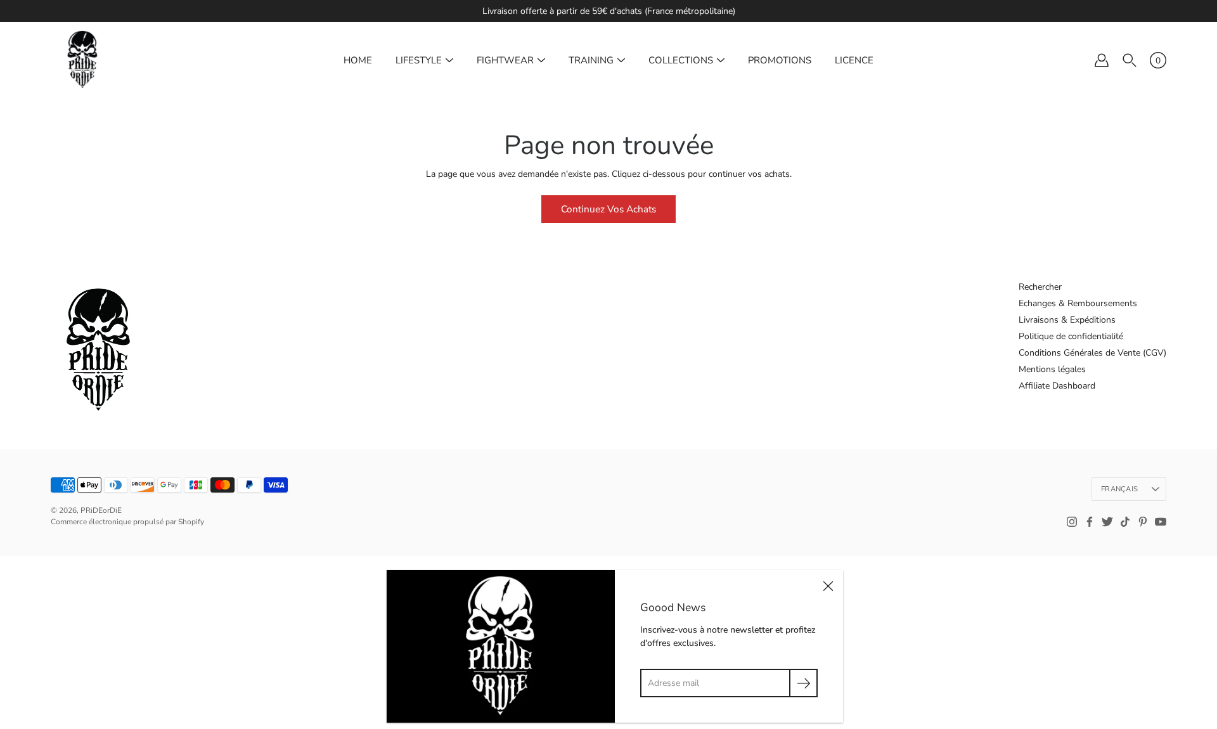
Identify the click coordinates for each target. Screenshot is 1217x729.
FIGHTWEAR (505, 60)
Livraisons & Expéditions (1067, 320)
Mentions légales (1052, 369)
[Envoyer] (803, 683)
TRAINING (591, 60)
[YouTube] (1160, 522)
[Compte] (1101, 60)
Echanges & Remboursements (1078, 303)
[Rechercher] (1129, 60)
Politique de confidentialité (1071, 336)
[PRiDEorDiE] (82, 60)
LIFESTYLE (419, 60)
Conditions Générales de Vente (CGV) (1092, 353)
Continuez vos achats (608, 209)
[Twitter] (1107, 522)
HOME (358, 60)
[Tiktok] (1125, 522)
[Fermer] (828, 585)
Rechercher (1040, 287)
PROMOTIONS (779, 60)
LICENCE (854, 60)
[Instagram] (1072, 522)
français (1119, 489)
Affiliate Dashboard (1057, 386)
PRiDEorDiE (101, 510)
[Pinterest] (1143, 522)
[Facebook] (1089, 522)
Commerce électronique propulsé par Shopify (127, 522)
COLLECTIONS (680, 60)
